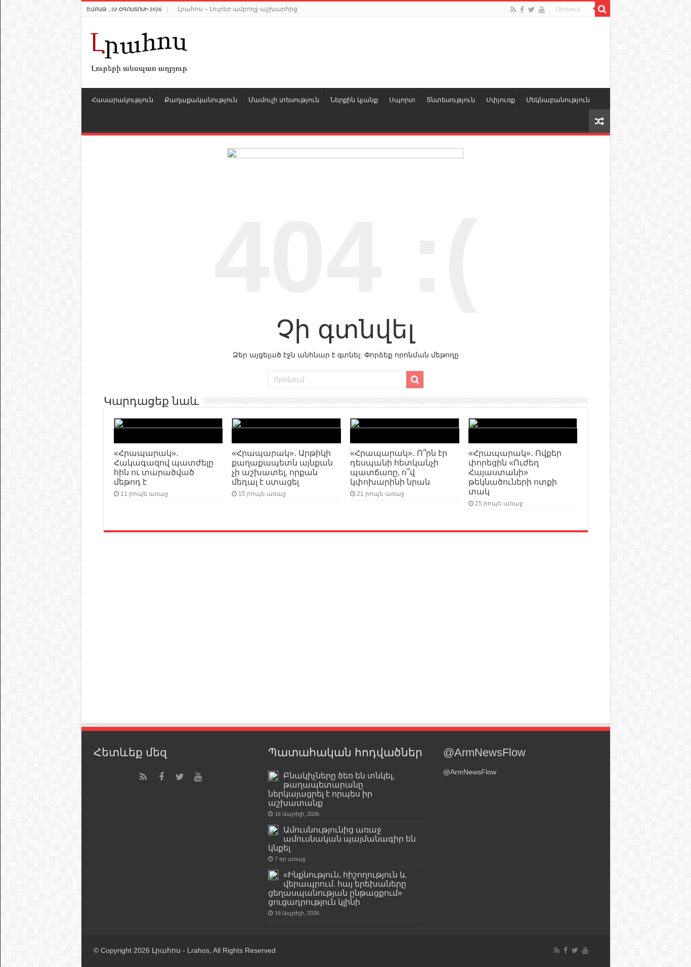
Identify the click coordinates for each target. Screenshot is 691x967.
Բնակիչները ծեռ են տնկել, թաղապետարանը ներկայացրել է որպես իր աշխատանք (331, 789)
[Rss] (513, 10)
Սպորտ (402, 100)
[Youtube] (542, 10)
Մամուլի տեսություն (283, 100)
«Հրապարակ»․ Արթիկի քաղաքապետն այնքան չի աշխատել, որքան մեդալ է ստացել (282, 467)
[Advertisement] (345, 646)
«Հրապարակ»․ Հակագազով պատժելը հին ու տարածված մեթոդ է (163, 467)
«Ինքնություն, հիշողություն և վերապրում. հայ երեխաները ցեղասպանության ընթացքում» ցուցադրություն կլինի (337, 888)
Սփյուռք (500, 100)
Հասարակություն (122, 100)
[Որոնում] (602, 9)
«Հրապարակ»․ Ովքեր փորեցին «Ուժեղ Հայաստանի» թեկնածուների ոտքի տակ (515, 472)
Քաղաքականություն (200, 100)
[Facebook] (522, 10)
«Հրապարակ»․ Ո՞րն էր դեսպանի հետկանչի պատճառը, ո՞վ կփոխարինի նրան (398, 467)
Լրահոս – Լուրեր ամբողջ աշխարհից (237, 9)
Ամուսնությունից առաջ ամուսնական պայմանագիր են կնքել (342, 838)
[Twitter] (531, 10)
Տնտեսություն (450, 100)
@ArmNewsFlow (484, 752)
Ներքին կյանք (354, 100)
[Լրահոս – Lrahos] (139, 50)
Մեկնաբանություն (558, 100)
